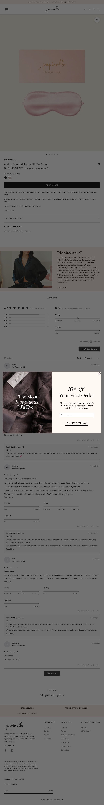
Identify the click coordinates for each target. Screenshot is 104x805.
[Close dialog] (99, 374)
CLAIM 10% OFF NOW (77, 423)
